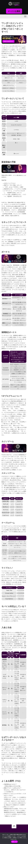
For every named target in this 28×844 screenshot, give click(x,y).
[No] (26, 838)
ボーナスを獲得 (14, 11)
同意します (14, 841)
